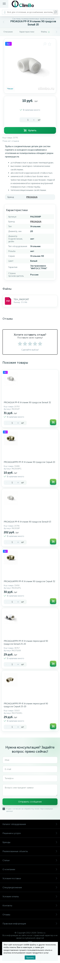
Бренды (6, 842)
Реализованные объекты (15, 851)
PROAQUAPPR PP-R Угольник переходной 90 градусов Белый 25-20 (26, 642)
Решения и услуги (12, 833)
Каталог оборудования (14, 824)
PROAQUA (31, 197)
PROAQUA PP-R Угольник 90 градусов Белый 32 (27, 402)
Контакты (7, 905)
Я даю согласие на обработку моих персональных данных (29, 810)
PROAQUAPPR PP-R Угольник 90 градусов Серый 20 (29, 462)
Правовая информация (14, 923)
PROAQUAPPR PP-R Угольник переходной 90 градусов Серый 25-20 (26, 705)
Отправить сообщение (30, 801)
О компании (9, 869)
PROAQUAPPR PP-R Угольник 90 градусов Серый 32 (29, 581)
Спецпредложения (12, 887)
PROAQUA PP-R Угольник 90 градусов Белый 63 (27, 521)
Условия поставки (12, 878)
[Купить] (53, 422)
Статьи (6, 860)
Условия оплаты (11, 896)
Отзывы (6, 914)
